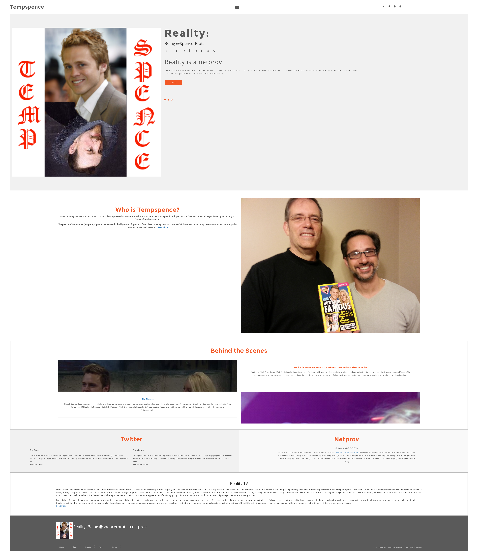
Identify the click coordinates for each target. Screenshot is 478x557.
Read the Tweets (37, 464)
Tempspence (27, 7)
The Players (147, 399)
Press (114, 547)
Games (101, 547)
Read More (163, 227)
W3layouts (418, 547)
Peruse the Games (141, 464)
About (74, 547)
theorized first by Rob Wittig (346, 452)
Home (61, 547)
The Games (138, 450)
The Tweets (35, 450)
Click (173, 79)
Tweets (88, 547)
